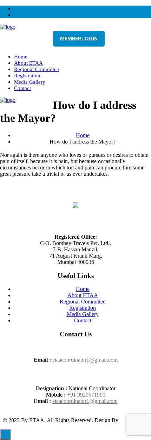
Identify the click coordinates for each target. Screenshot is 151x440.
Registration (27, 75)
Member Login (79, 38)
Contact (22, 88)
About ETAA (28, 63)
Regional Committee (36, 69)
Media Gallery (29, 82)
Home (20, 57)
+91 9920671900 (86, 395)
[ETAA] (7, 27)
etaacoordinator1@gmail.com (85, 360)
